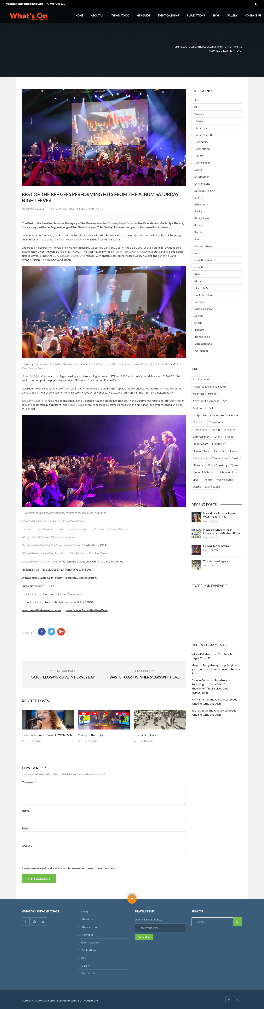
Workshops (201, 350)
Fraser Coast (200, 443)
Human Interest (204, 246)
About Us (97, 15)
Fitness (198, 225)
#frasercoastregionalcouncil (210, 386)
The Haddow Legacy (146, 735)
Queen (235, 465)
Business (199, 114)
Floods (198, 232)
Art (196, 100)
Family (198, 211)
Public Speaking (203, 295)
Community (201, 141)
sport (196, 479)
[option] (48, 726)
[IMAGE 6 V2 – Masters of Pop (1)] (104, 719)
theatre (208, 479)
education (229, 429)
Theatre (199, 329)
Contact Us (253, 15)
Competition (202, 148)
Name (26, 810)
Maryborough (201, 458)
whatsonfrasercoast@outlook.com (24, 3)
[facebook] (228, 999)
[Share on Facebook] (42, 632)
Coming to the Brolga (91, 735)
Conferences (202, 162)
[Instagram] (43, 921)
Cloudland (199, 422)
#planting (198, 393)
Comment (29, 782)
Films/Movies (202, 218)
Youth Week (212, 486)
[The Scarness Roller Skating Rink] (160, 719)
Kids (197, 253)
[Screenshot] (48, 719)
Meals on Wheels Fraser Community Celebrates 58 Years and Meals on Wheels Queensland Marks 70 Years (222, 535)
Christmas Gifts (204, 134)
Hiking (234, 451)
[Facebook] (26, 921)
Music (99, 208)
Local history (202, 267)
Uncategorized (203, 343)
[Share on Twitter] (51, 632)
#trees (212, 393)
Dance (198, 169)
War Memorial (224, 479)
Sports (198, 322)
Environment (202, 183)
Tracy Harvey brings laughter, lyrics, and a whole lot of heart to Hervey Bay (216, 669)
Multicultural (220, 458)
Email (26, 828)
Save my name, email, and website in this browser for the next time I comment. (69, 868)
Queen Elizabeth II (204, 472)
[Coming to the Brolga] (196, 550)
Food (197, 239)
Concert (62, 208)
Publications (196, 15)
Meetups (199, 274)
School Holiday (228, 472)
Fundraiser (218, 443)
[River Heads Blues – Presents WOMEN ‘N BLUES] (196, 517)
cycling (215, 429)
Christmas (200, 128)
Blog (216, 15)
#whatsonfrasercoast (206, 400)
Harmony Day (201, 451)
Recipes (199, 301)
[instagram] (237, 999)
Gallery (232, 15)
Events (90, 208)
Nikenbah (198, 465)
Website (27, 846)
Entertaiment (77, 208)
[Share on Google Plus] (61, 632)
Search (237, 921)
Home (79, 15)
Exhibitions (201, 204)
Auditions (199, 408)
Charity (198, 121)
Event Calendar (168, 15)
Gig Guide (143, 15)
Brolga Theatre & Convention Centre (215, 415)
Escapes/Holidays (205, 190)
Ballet (212, 408)
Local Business (203, 260)
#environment (201, 379)
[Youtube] (34, 921)
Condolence (200, 429)
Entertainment (202, 436)
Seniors (199, 315)
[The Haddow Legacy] (196, 565)
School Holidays (203, 308)
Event (218, 436)
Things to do (120, 15)
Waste (197, 486)
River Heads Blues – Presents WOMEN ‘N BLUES (51, 735)
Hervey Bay (220, 451)
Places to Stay (203, 288)
